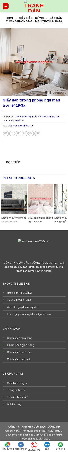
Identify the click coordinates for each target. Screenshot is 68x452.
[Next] (65, 206)
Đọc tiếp (13, 162)
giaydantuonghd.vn (28, 307)
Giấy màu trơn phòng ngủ (20, 125)
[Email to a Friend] (25, 133)
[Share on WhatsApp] (6, 133)
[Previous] (3, 206)
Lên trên (60, 448)
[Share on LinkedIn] (37, 133)
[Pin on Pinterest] (31, 133)
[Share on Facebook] (12, 133)
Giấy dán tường (31, 18)
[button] (6, 6)
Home (10, 18)
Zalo (47, 448)
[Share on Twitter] (18, 133)
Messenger (21, 448)
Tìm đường (8, 448)
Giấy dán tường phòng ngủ (45, 116)
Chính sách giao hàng (20, 345)
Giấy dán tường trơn (13, 120)
